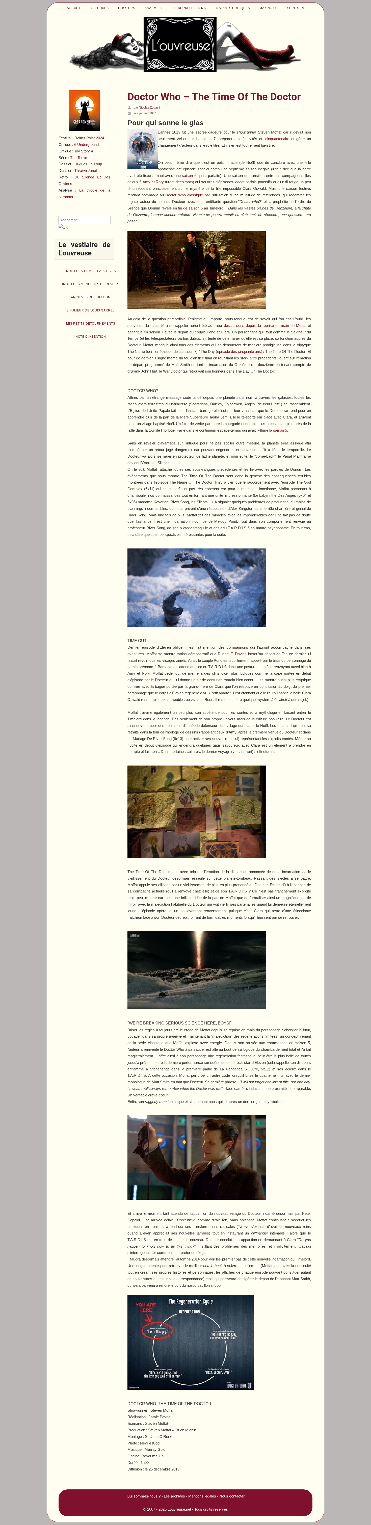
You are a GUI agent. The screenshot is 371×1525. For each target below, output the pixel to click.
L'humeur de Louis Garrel (91, 310)
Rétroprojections (188, 8)
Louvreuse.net (179, 1509)
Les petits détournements (90, 323)
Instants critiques (233, 8)
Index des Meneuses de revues (90, 284)
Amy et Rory (153, 182)
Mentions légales (202, 1496)
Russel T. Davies (232, 654)
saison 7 (208, 139)
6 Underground (86, 144)
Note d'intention (90, 336)
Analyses (153, 8)
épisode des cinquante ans (239, 351)
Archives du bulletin (90, 297)
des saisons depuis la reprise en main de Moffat (265, 325)
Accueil (74, 8)
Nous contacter (232, 1496)
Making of (268, 8)
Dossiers (126, 8)
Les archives (174, 1496)
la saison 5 (278, 430)
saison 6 (189, 175)
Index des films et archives (90, 271)
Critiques (100, 8)
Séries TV (295, 8)
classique (184, 195)
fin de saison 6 (190, 208)
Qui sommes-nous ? (144, 1496)
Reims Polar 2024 (89, 138)
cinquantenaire (277, 139)
